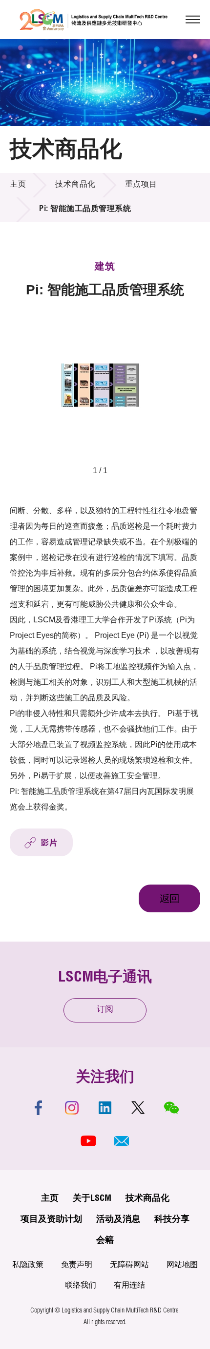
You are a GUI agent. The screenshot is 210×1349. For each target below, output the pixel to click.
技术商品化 (75, 185)
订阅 (105, 1010)
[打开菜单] (193, 19)
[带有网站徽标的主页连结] (94, 19)
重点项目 (141, 185)
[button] (121, 1141)
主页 (18, 185)
